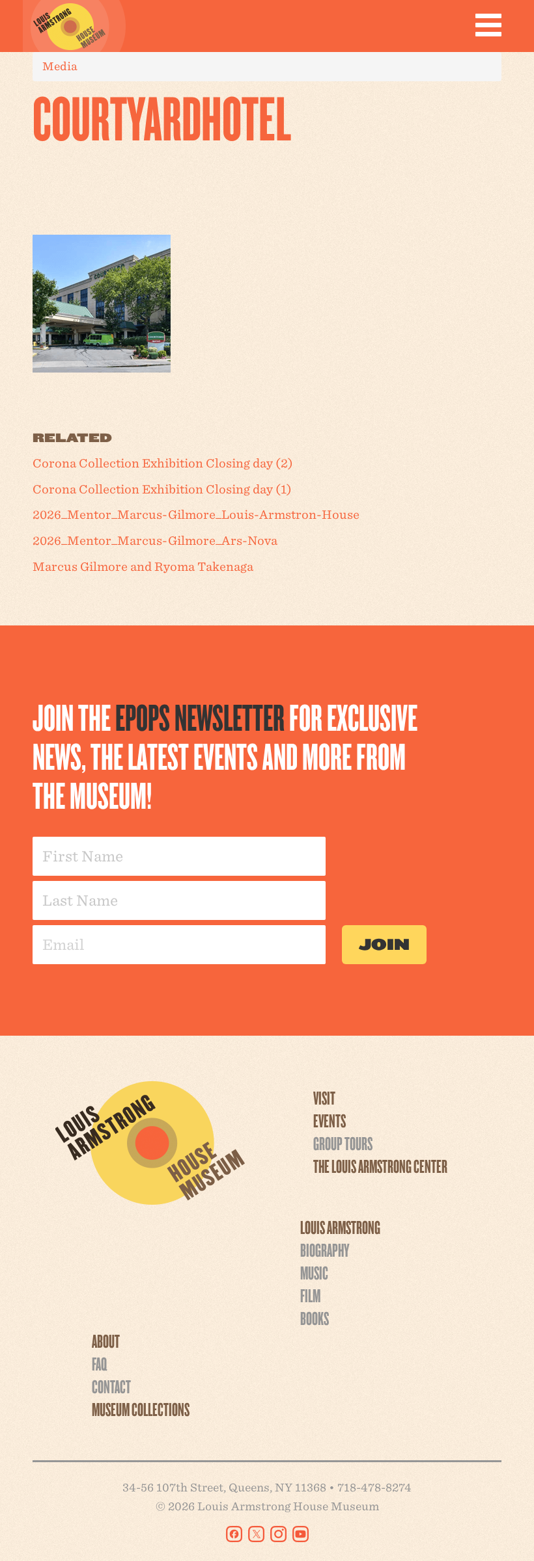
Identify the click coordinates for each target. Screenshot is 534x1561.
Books (314, 1318)
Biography (324, 1249)
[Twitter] (256, 1534)
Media (59, 66)
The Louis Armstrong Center (380, 1165)
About (106, 1340)
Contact (111, 1386)
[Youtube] (300, 1534)
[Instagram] (278, 1534)
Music (314, 1272)
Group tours (342, 1143)
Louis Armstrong (340, 1227)
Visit (324, 1097)
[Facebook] (234, 1534)
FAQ (99, 1363)
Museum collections (141, 1409)
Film (310, 1295)
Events (329, 1120)
